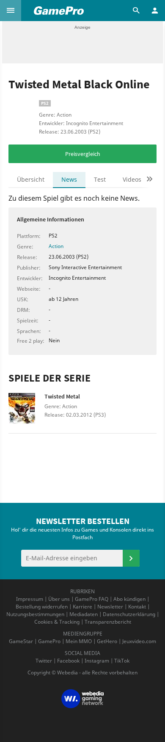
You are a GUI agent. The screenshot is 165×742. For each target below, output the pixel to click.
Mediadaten (83, 614)
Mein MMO (79, 641)
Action (56, 246)
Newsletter (110, 606)
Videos (132, 179)
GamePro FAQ (91, 599)
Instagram (97, 660)
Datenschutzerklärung (129, 614)
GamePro (49, 641)
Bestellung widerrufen (42, 606)
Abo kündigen (129, 599)
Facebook (68, 660)
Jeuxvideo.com (139, 641)
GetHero (107, 641)
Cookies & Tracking (57, 621)
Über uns (59, 599)
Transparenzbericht (108, 621)
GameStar (21, 641)
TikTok (121, 660)
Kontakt (137, 606)
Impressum (29, 599)
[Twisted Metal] (26, 411)
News (69, 179)
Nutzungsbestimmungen (35, 614)
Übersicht (30, 179)
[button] (10, 10)
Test (100, 179)
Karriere (82, 606)
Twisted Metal (62, 396)
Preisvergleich (82, 154)
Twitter (44, 660)
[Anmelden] (131, 558)
